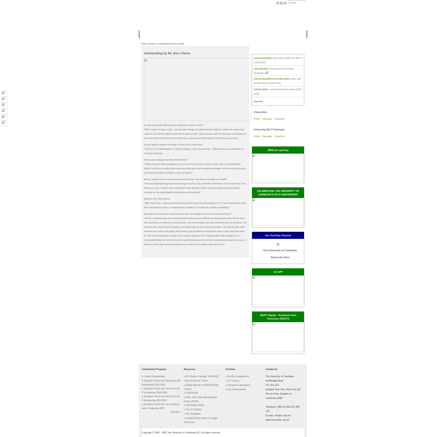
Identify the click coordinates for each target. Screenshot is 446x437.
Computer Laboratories (239, 385)
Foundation (259, 3)
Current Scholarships (154, 376)
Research (233, 34)
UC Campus (234, 381)
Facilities (147, 3)
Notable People (238, 3)
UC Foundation (193, 414)
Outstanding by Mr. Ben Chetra (171, 44)
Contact (219, 3)
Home (144, 44)
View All (174, 412)
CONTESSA (192, 393)
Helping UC (202, 3)
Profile (257, 119)
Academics (181, 34)
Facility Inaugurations (238, 376)
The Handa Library (195, 405)
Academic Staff (166, 3)
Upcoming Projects (269, 34)
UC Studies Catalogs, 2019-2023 (202, 376)
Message (267, 119)
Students (216, 34)
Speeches (280, 119)
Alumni (247, 34)
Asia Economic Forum (197, 381)
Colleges (163, 34)
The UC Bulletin (194, 409)
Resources (199, 34)
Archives (185, 3)
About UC (147, 34)
